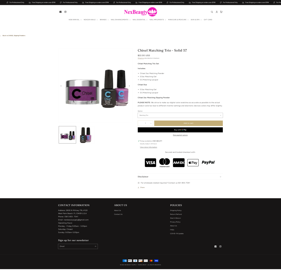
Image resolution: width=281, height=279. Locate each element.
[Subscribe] (95, 246)
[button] (74, 19)
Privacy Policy (175, 222)
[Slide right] (129, 86)
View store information (148, 147)
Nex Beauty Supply (131, 265)
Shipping (141, 58)
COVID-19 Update (177, 234)
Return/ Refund (176, 214)
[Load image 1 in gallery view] (67, 134)
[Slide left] (61, 86)
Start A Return (175, 218)
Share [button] (142, 187)
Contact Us (118, 214)
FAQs (172, 230)
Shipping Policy (176, 210)
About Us (117, 210)
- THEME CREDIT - (142, 265)
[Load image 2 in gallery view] (86, 134)
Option (140, 111)
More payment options (180, 135)
